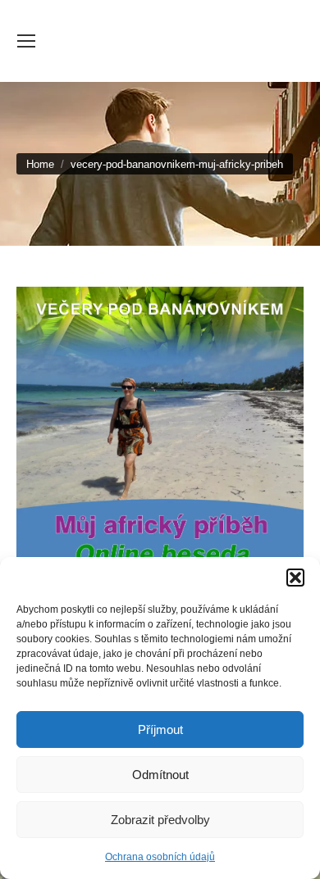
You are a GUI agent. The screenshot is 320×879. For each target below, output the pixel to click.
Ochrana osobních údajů (160, 857)
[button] (295, 577)
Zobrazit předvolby (160, 820)
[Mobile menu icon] (26, 41)
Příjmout (160, 729)
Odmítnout (160, 775)
